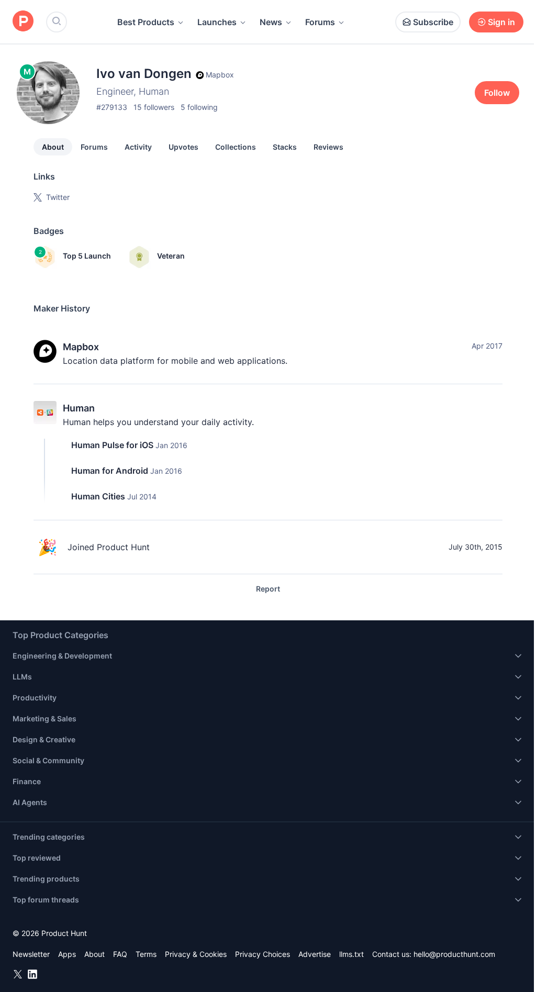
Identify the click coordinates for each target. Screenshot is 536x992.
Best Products (145, 22)
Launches (217, 22)
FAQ (120, 954)
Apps (67, 954)
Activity (138, 146)
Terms (146, 954)
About (53, 146)
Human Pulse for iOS (112, 445)
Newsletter (31, 954)
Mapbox (81, 346)
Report (268, 588)
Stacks (285, 146)
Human (79, 408)
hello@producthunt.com (454, 954)
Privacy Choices (262, 954)
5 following (199, 107)
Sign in (501, 22)
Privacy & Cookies (196, 954)
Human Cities (98, 496)
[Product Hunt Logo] (23, 21)
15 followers (153, 107)
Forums (320, 22)
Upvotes (183, 146)
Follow (497, 92)
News (271, 22)
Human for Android (109, 470)
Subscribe (433, 22)
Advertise (314, 954)
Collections (235, 146)
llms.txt (351, 954)
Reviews (328, 146)
